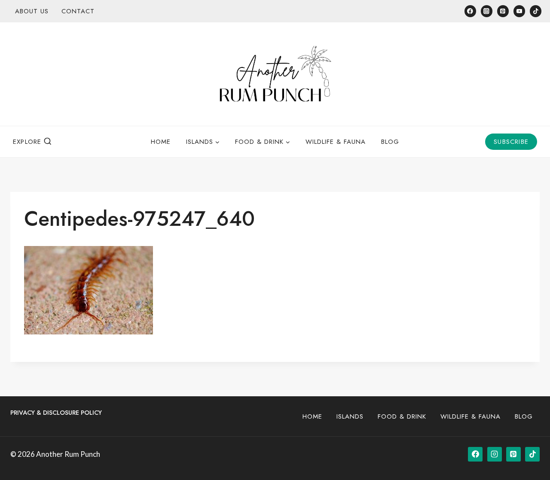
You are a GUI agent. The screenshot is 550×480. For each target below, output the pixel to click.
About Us (32, 11)
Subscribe (511, 141)
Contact (78, 11)
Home (161, 141)
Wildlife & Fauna (336, 141)
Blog (390, 141)
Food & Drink (402, 416)
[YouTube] (519, 11)
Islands (350, 416)
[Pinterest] (503, 11)
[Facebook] (470, 11)
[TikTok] (535, 11)
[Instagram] (486, 11)
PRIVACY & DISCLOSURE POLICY (56, 412)
